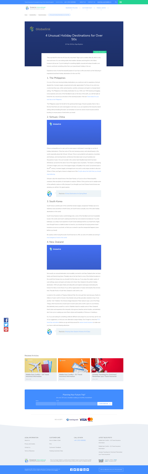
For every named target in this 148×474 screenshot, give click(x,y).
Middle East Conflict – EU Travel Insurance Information (70, 375)
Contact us (27, 447)
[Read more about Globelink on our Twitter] (74, 469)
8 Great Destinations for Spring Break (76, 193)
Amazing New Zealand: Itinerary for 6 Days (77, 332)
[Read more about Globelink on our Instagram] (78, 469)
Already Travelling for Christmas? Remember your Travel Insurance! (104, 375)
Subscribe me (103, 403)
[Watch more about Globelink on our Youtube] (87, 469)
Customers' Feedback (55, 447)
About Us (83, 2)
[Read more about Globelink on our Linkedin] (84, 469)
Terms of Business (29, 451)
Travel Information (42, 14)
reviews (56, 470)
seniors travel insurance (86, 322)
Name (37, 400)
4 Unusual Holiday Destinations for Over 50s (59, 14)
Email (57, 400)
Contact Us (91, 2)
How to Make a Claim (55, 440)
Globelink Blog (33, 14)
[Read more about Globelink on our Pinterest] (81, 469)
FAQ (50, 444)
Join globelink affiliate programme (111, 469)
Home (26, 14)
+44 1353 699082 (70, 2)
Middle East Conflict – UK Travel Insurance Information (37, 375)
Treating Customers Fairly (56, 451)
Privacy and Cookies (30, 444)
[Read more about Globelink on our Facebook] (71, 469)
